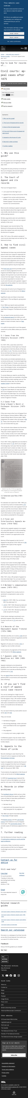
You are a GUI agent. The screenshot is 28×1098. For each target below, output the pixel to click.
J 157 (24, 505)
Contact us (4, 987)
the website (9, 285)
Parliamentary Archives (8, 758)
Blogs (2, 993)
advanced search (9, 317)
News (2, 990)
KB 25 (5, 600)
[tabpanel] (14, 94)
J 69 (25, 542)
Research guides (5, 56)
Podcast (3, 996)
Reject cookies (14, 37)
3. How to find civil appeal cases (11, 127)
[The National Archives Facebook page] (11, 975)
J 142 (11, 671)
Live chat (4, 873)
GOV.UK (14, 1094)
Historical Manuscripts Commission (11, 1010)
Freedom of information (8, 1066)
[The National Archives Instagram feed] (19, 975)
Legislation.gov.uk (6, 1022)
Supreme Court (12, 778)
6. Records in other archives (10, 141)
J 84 (11, 713)
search (8, 675)
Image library (5, 999)
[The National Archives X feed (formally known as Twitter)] (3, 975)
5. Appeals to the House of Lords (11, 137)
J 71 (4, 610)
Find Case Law (7, 268)
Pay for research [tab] (7, 106)
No (2, 950)
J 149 (20, 636)
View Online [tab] (6, 89)
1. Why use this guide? (8, 118)
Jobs (2, 1005)
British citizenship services (8, 1007)
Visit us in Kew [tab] (7, 102)
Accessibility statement (8, 1063)
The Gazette (4, 1028)
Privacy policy (5, 1072)
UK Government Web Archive (9, 1019)
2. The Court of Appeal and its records (13, 123)
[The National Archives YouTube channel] (7, 975)
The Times (5, 307)
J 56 (3, 389)
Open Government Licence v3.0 (9, 1087)
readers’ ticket (5, 383)
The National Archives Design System (11, 1037)
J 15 (10, 351)
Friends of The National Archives (10, 1034)
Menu (22, 48)
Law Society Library (16, 824)
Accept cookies (14, 33)
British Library (7, 820)
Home (2, 54)
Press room (4, 1002)
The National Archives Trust (9, 1031)
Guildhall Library (8, 794)
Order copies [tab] (6, 99)
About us (3, 984)
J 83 (6, 713)
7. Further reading (7, 146)
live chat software (21, 874)
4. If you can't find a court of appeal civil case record (13, 132)
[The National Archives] (3, 48)
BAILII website (17, 652)
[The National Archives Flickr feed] (15, 975)
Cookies (4, 1076)
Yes (5, 950)
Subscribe (14, 1055)
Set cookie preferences (14, 41)
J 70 (13, 444)
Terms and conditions (8, 1069)
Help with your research (12, 54)
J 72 (14, 620)
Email (3, 889)
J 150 (20, 644)
